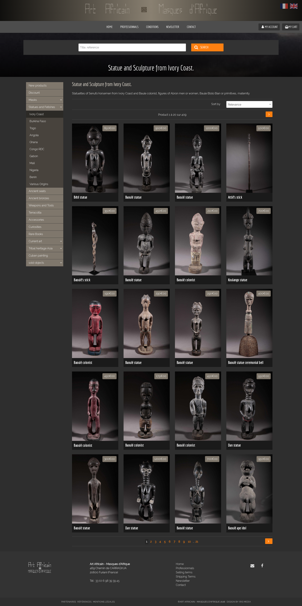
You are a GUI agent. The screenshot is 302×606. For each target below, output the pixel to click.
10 (189, 541)
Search (204, 47)
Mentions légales (104, 602)
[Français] (284, 6)
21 (197, 541)
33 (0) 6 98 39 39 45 (107, 580)
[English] (294, 6)
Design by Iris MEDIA (239, 602)
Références (84, 602)
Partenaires (68, 602)
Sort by (215, 104)
